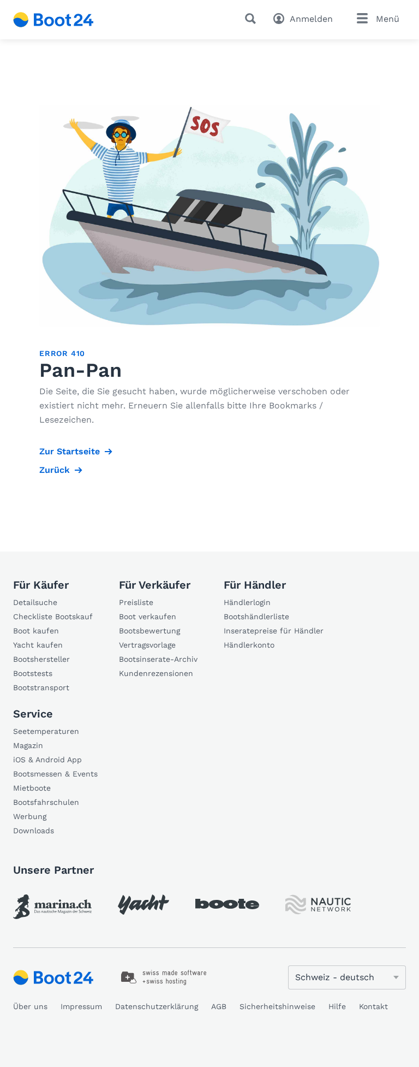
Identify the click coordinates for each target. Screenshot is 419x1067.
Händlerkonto (249, 645)
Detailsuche (35, 602)
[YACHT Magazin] (143, 904)
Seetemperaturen (46, 731)
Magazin (28, 745)
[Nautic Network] (318, 904)
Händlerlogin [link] (247, 602)
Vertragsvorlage (147, 645)
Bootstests (32, 673)
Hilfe (337, 1006)
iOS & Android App (47, 759)
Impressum (81, 1006)
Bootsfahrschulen (46, 802)
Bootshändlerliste (256, 616)
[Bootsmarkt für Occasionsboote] (53, 19)
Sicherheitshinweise (277, 1006)
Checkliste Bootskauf (53, 616)
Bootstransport (41, 687)
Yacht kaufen (38, 645)
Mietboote (32, 788)
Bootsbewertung (149, 630)
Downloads (33, 830)
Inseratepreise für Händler (274, 630)
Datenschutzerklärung (156, 1006)
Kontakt (373, 1006)
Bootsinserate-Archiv (158, 659)
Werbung (29, 816)
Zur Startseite (69, 451)
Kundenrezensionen (156, 673)
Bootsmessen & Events (55, 773)
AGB (218, 1006)
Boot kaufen (36, 630)
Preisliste (136, 602)
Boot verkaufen (147, 616)
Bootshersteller (41, 659)
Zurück (54, 470)
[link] (52, 906)
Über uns (30, 1006)
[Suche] (252, 18)
